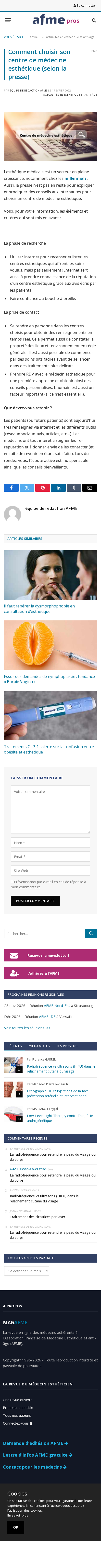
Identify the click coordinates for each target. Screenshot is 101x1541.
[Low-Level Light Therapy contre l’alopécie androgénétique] (13, 1114)
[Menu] (8, 20)
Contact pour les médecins (33, 1467)
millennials (75, 178)
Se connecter (86, 5)
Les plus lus (67, 1046)
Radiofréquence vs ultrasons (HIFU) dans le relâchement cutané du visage (61, 1068)
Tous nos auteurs (17, 1415)
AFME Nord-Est (57, 1005)
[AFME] (49, 20)
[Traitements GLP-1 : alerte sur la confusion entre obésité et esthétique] (50, 715)
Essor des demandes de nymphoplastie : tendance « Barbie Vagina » (49, 679)
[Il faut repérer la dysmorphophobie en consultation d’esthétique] (50, 575)
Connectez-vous (16, 1423)
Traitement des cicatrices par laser (37, 1216)
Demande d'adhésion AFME (33, 1443)
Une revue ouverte (17, 1399)
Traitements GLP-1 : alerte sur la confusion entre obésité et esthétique (49, 749)
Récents (15, 1046)
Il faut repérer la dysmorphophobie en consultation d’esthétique (39, 608)
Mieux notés (39, 1046)
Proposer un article (18, 1407)
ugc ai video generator (28, 1169)
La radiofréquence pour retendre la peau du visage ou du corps (53, 1157)
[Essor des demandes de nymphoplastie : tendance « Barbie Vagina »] (50, 645)
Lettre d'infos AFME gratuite (36, 1455)
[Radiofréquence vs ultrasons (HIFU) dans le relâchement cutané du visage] (13, 1065)
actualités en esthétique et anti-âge (70, 94)
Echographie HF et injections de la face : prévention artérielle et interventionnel (58, 1093)
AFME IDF (47, 1016)
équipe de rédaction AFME (28, 90)
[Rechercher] (91, 933)
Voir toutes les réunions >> (27, 1027)
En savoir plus (17, 1515)
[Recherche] (93, 20)
